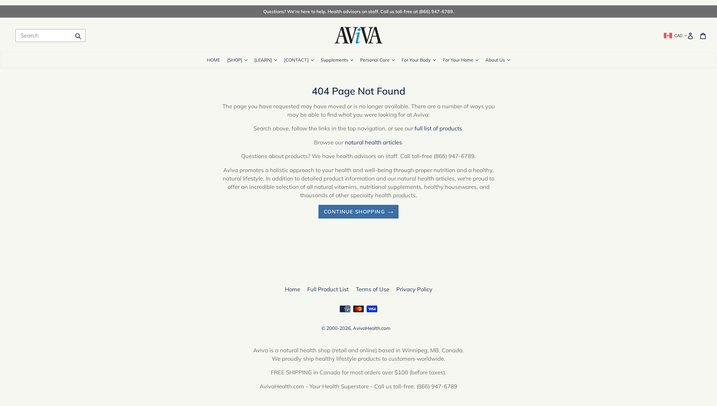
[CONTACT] (296, 60)
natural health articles (373, 142)
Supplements (334, 60)
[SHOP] (234, 60)
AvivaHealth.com (371, 328)
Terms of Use (372, 289)
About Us (495, 60)
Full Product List (328, 289)
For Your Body (416, 60)
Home (292, 289)
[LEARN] (263, 60)
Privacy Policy (414, 289)
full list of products (438, 128)
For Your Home (458, 60)
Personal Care (375, 60)
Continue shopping (354, 211)
